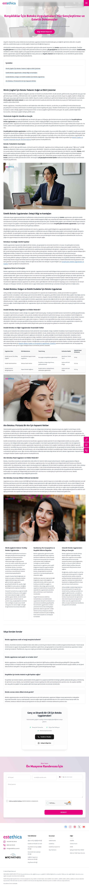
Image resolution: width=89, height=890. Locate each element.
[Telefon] (86, 450)
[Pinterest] (74, 827)
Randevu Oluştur (46, 737)
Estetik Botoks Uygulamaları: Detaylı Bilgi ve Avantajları (21, 72)
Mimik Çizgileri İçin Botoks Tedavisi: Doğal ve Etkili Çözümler (23, 68)
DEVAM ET (64, 812)
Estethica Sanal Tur (54, 847)
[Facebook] (65, 827)
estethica (51, 843)
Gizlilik (72, 840)
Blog (27, 26)
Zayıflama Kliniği (32, 862)
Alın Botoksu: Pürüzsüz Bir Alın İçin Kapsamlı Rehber (21, 81)
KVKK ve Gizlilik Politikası (15, 801)
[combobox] (61, 777)
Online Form (73, 843)
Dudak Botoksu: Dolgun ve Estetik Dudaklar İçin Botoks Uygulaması (25, 77)
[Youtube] (84, 827)
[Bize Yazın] (86, 439)
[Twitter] (79, 827)
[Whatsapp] (86, 444)
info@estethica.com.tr (13, 848)
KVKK (71, 847)
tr (79, 3)
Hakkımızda (52, 840)
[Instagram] (70, 827)
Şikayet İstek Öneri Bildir (77, 850)
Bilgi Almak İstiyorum (44, 32)
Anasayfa (21, 26)
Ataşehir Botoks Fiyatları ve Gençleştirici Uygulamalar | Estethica (37, 343)
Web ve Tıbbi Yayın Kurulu (77, 853)
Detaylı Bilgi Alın (46, 743)
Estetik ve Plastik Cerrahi (35, 843)
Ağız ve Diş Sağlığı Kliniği (35, 840)
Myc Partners (52, 850)
